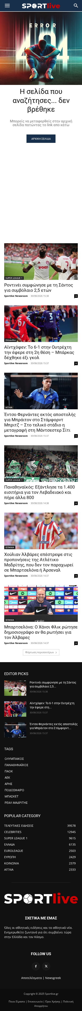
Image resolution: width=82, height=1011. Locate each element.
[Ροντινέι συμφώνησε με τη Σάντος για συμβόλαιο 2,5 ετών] (41, 261)
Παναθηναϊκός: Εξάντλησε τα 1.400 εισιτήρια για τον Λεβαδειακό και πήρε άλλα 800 (39, 492)
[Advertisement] (41, 186)
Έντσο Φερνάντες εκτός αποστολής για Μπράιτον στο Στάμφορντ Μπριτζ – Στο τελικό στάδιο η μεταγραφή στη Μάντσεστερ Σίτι (40, 422)
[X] (46, 966)
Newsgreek (53, 978)
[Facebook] (36, 966)
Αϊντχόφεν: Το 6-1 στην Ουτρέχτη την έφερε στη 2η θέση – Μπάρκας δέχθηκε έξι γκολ (39, 352)
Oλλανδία (10, 340)
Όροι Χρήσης (52, 1001)
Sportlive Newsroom (16, 295)
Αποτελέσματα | (32, 978)
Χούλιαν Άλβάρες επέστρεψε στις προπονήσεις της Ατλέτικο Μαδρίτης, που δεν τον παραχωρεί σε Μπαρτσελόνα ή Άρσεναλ (38, 562)
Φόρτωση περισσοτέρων (39, 652)
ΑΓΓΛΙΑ (8, 407)
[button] (76, 5)
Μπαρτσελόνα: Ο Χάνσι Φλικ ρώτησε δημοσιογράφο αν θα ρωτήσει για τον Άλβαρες (41, 632)
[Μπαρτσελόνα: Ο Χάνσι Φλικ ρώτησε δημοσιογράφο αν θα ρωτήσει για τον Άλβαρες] (41, 603)
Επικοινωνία (35, 1001)
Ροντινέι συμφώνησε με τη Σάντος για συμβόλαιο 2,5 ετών (38, 288)
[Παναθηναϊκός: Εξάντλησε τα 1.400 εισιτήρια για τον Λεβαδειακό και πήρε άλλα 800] (41, 463)
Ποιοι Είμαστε (17, 1001)
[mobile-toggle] (7, 5)
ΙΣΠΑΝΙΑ (9, 547)
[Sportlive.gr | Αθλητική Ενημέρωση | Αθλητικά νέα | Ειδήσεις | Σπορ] (41, 898)
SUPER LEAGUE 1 (13, 277)
